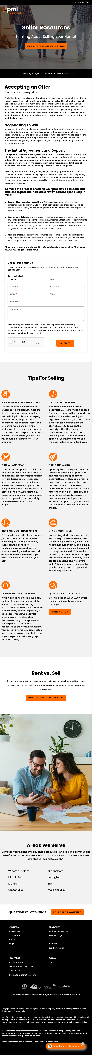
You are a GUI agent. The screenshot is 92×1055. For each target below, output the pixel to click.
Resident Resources (58, 931)
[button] (51, 963)
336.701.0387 (83, 2)
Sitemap (7, 1011)
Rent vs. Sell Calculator (46, 697)
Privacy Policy (20, 1011)
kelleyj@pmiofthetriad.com (22, 975)
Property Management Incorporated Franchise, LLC (56, 994)
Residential (14, 931)
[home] (11, 10)
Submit (65, 343)
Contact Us (59, 611)
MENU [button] (89, 10)
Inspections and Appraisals (57, 73)
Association (15, 935)
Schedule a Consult (67, 912)
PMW (84, 1008)
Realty (12, 939)
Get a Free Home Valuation (46, 46)
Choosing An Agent (31, 73)
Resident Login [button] (56, 935)
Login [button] (11, 943)
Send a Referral (56, 948)
